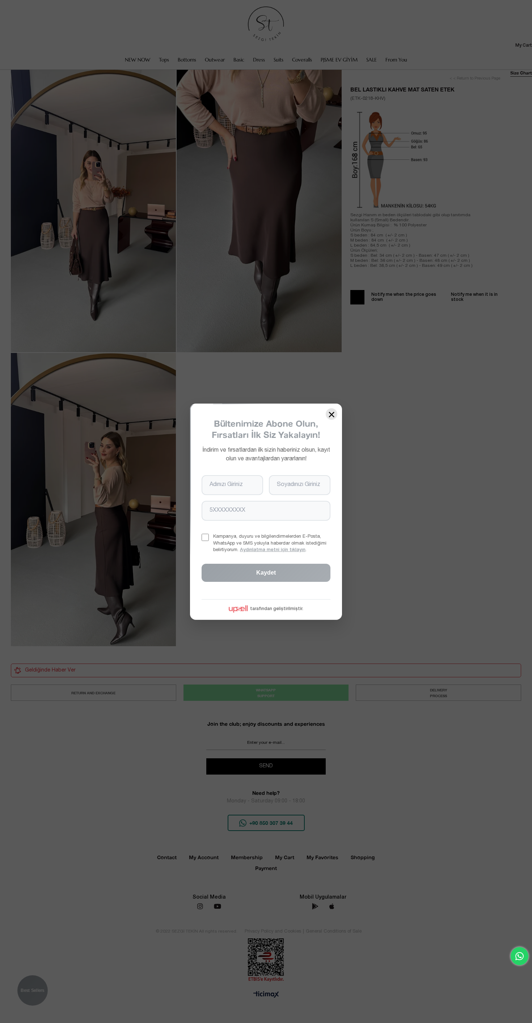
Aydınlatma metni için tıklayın (272, 549)
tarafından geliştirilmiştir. (276, 608)
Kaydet (266, 572)
